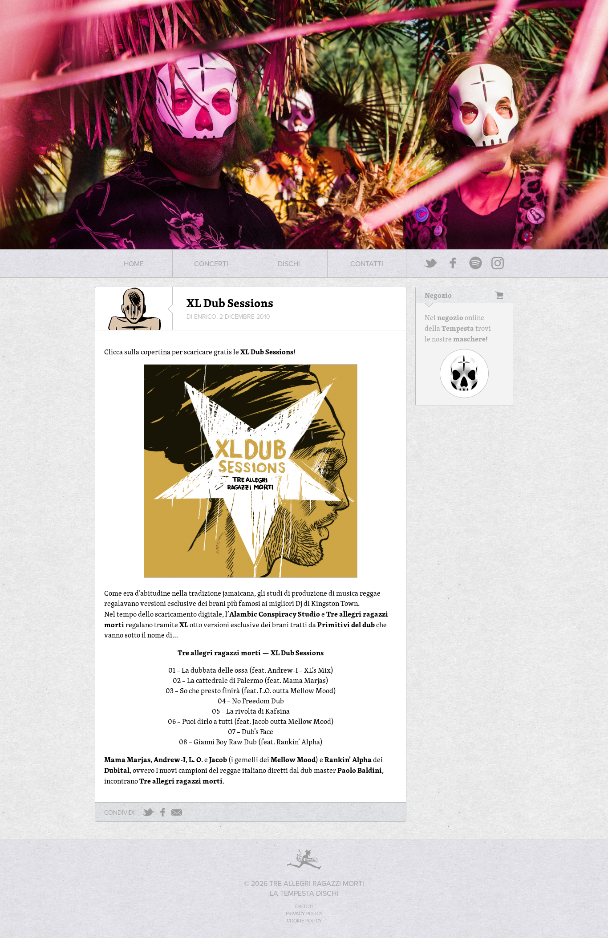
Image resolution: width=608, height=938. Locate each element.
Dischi (289, 263)
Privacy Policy (304, 913)
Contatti (366, 263)
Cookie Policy (304, 920)
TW (148, 812)
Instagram (497, 263)
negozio (450, 317)
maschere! (470, 338)
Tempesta (458, 328)
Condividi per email (176, 812)
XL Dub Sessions (229, 303)
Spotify (475, 263)
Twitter (431, 263)
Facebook (453, 263)
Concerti (211, 263)
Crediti (304, 906)
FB (162, 812)
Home (134, 263)
